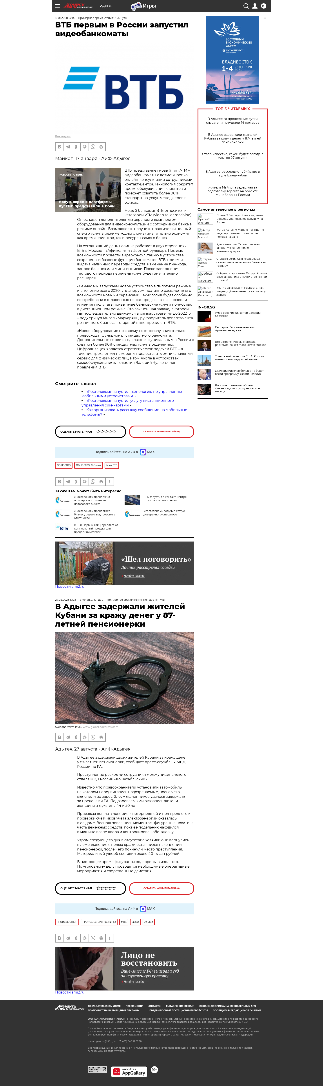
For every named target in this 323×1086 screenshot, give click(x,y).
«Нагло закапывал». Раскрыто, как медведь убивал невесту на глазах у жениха (241, 291)
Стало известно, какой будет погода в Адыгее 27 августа (232, 156)
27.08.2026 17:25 (65, 599)
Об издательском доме (104, 1006)
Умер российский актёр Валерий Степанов (238, 314)
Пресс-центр (134, 1006)
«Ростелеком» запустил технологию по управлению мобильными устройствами (132, 394)
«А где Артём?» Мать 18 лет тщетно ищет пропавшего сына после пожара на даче (240, 233)
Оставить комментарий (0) (161, 431)
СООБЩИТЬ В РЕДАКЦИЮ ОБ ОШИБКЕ (237, 1010)
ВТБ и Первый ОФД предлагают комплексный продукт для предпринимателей (96, 528)
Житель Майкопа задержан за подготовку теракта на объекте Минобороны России (232, 191)
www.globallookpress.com (100, 727)
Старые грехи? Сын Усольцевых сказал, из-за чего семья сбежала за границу (241, 262)
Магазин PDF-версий (180, 1006)
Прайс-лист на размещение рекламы (113, 1010)
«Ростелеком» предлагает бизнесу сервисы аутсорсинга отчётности (95, 514)
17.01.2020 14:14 (64, 18)
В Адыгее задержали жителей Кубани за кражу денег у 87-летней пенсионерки (232, 138)
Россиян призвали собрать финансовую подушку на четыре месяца (237, 388)
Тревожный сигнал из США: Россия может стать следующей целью (239, 358)
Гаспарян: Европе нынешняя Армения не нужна (234, 329)
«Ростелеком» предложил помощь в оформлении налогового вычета (92, 500)
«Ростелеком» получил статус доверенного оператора (164, 512)
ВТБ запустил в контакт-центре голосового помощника (165, 498)
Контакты (154, 1006)
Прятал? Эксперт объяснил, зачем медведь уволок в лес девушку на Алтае (239, 219)
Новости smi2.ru (69, 586)
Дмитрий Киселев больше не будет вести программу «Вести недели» (239, 372)
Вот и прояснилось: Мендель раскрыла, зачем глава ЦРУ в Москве (240, 343)
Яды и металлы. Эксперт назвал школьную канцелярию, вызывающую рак (238, 248)
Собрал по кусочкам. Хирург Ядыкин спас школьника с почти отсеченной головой (241, 277)
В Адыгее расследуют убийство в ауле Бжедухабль (232, 173)
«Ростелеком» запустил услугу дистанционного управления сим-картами (128, 403)
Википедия (63, 136)
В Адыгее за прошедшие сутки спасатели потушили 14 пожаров (232, 121)
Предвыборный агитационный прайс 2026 (178, 1010)
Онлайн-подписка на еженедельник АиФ (227, 1006)
